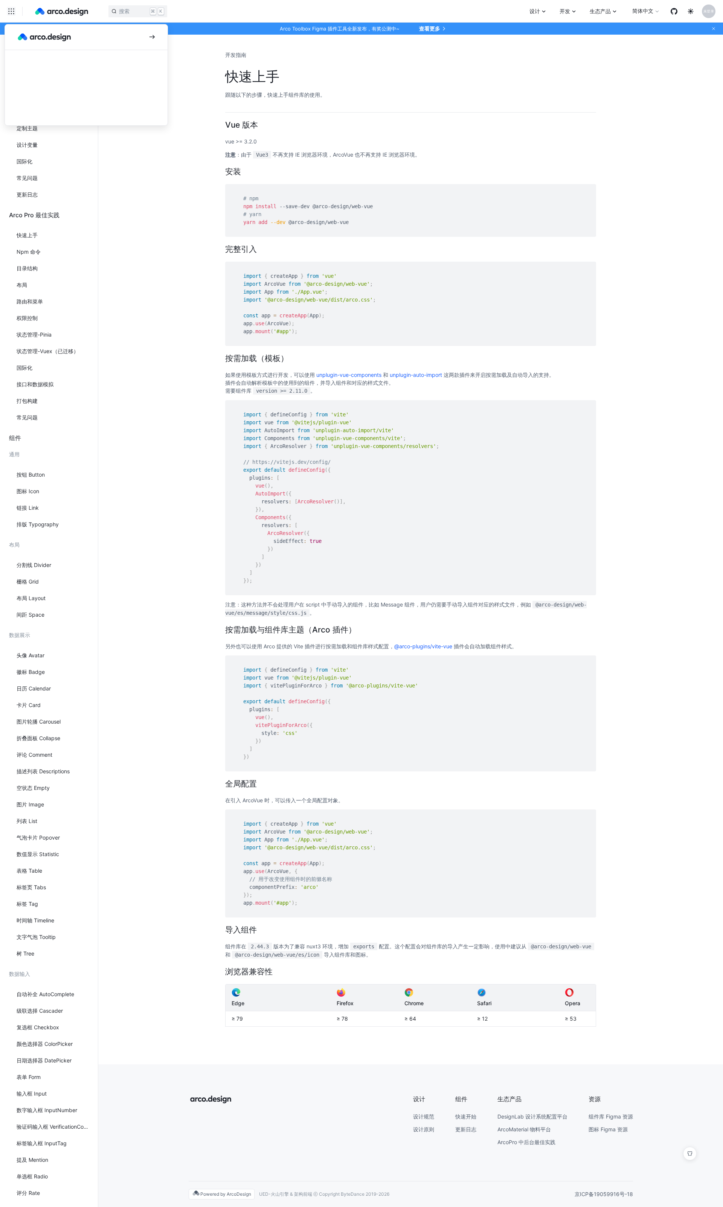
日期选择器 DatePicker (44, 1060)
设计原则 (423, 1129)
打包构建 (27, 401)
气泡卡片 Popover (38, 837)
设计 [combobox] (534, 11)
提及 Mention (32, 1160)
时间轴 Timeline (35, 920)
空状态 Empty (33, 788)
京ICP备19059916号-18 (604, 1194)
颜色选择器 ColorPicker (45, 1044)
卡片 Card (29, 705)
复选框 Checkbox (38, 1027)
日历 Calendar (34, 688)
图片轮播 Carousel (39, 721)
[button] (713, 28)
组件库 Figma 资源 (611, 1116)
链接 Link (28, 507)
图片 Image (30, 804)
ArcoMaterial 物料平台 (524, 1129)
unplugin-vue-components (348, 375)
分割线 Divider (34, 565)
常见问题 (27, 178)
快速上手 (27, 235)
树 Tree (25, 953)
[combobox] (11, 11)
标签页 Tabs (31, 887)
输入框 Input (32, 1093)
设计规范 (423, 1116)
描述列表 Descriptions (43, 771)
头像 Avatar (30, 655)
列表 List (27, 821)
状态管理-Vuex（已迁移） (48, 351)
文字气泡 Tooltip (36, 937)
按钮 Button (31, 474)
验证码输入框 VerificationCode (53, 1126)
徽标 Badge (31, 672)
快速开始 (465, 1116)
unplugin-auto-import (416, 375)
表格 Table (29, 870)
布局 (22, 285)
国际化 (24, 161)
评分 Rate (28, 1193)
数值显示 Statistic (38, 854)
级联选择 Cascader (40, 1010)
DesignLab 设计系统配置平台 (532, 1116)
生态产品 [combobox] (600, 11)
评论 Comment (34, 754)
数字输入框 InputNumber (47, 1110)
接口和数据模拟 (35, 384)
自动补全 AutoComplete (45, 994)
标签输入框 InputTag (42, 1143)
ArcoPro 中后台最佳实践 (526, 1142)
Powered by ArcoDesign (225, 1194)
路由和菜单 (30, 301)
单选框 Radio (32, 1176)
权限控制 (27, 318)
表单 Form (29, 1077)
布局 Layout (31, 598)
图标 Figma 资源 (608, 1129)
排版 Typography (38, 524)
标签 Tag (27, 904)
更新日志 (27, 194)
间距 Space (30, 614)
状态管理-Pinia (34, 334)
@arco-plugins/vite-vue (423, 646)
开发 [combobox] (565, 11)
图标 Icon (28, 491)
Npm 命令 (29, 251)
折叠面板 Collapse (38, 738)
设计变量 (27, 145)
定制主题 (27, 128)
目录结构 (27, 268)
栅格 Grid (28, 581)
